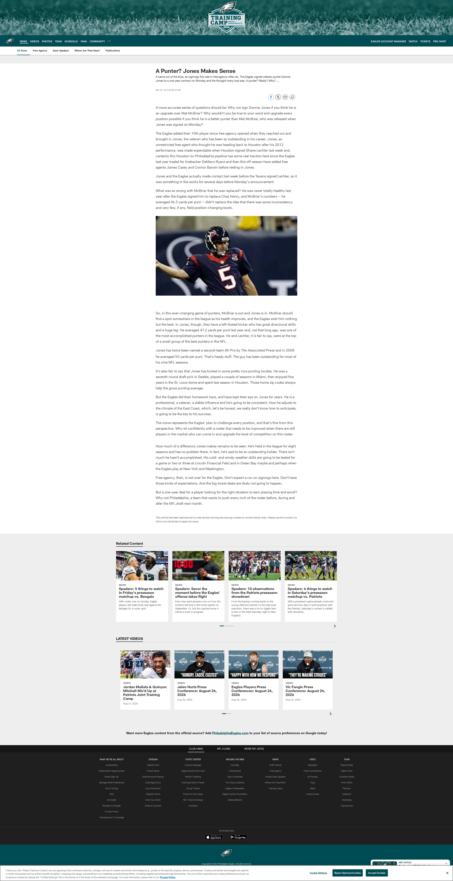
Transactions (347, 805)
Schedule (193, 805)
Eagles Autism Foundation (234, 794)
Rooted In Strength (112, 805)
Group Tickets (193, 788)
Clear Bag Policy (153, 782)
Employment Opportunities (112, 771)
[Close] (447, 873)
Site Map (235, 765)
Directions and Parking (153, 776)
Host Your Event (153, 800)
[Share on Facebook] (271, 98)
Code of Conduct (153, 805)
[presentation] (335, 626)
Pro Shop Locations (235, 782)
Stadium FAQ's (153, 794)
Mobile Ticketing (193, 776)
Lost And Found (152, 788)
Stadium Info (153, 765)
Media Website (235, 800)
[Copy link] (292, 97)
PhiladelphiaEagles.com (230, 733)
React (312, 788)
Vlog (312, 782)
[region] (226, 873)
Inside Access (312, 794)
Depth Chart (346, 771)
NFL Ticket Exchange (193, 800)
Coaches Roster (346, 776)
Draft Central (275, 765)
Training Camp (276, 788)
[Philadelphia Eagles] (226, 853)
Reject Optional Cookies (347, 872)
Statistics (346, 794)
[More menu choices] (109, 41)
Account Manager (193, 765)
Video (312, 759)
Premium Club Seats (193, 794)
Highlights (312, 765)
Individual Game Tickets (193, 782)
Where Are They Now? (275, 782)
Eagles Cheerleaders (235, 788)
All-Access (313, 776)
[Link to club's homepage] (10, 41)
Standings (347, 800)
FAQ (112, 794)
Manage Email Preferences (111, 782)
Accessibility (112, 765)
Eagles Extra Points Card (193, 771)
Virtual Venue (153, 771)
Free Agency (275, 771)
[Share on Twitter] (278, 98)
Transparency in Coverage (111, 817)
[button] (221, 626)
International (235, 771)
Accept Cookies (376, 872)
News (276, 759)
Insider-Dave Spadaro (275, 776)
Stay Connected (235, 776)
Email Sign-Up (112, 776)
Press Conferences (313, 771)
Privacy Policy (111, 811)
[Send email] (285, 98)
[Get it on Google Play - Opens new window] (238, 838)
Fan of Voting (111, 788)
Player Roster (346, 765)
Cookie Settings (318, 872)
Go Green (111, 800)
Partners (347, 788)
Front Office (346, 782)
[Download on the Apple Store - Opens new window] (213, 837)
